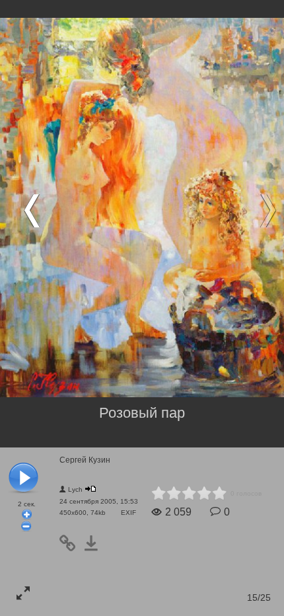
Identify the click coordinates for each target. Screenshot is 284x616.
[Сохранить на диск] (95, 543)
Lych (75, 489)
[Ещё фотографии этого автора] (90, 489)
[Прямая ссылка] (71, 543)
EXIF (128, 512)
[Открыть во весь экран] (23, 593)
